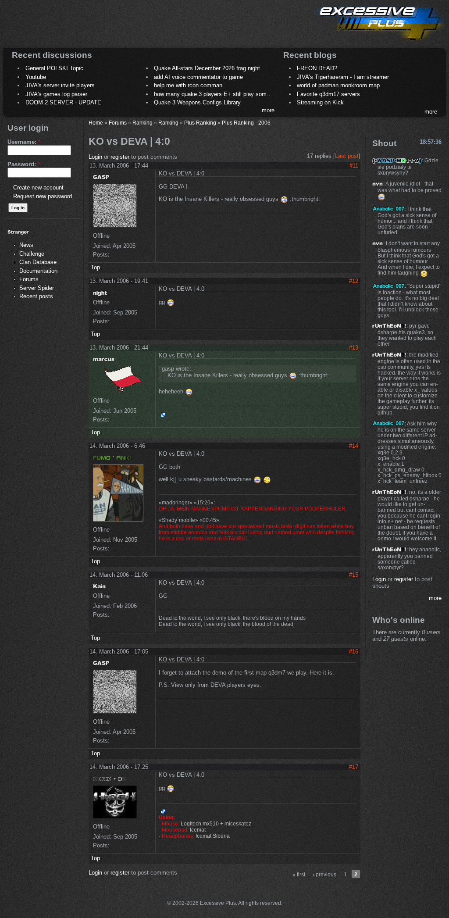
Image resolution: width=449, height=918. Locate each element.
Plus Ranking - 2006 (246, 122)
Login (95, 157)
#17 (353, 767)
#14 (353, 446)
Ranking (142, 122)
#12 (353, 281)
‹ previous (324, 874)
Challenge (31, 253)
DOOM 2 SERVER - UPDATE (63, 102)
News (26, 245)
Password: (23, 164)
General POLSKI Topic (54, 68)
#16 (353, 651)
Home (96, 122)
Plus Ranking (200, 122)
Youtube (35, 77)
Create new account (38, 187)
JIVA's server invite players (60, 85)
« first (298, 874)
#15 (353, 575)
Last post (347, 156)
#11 (353, 165)
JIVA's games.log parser (56, 94)
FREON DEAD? (317, 68)
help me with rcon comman (188, 85)
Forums (29, 279)
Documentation (38, 271)
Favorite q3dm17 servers (328, 94)
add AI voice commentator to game (198, 77)
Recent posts (36, 296)
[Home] (379, 42)
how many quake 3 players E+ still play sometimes (219, 94)
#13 (353, 347)
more (268, 110)
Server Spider (36, 288)
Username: (23, 142)
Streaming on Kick (320, 102)
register (119, 157)
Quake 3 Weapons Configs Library (197, 102)
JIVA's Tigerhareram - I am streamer (343, 77)
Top (95, 267)
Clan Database (38, 262)
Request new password (42, 196)
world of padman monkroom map (338, 85)
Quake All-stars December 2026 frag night (207, 68)
